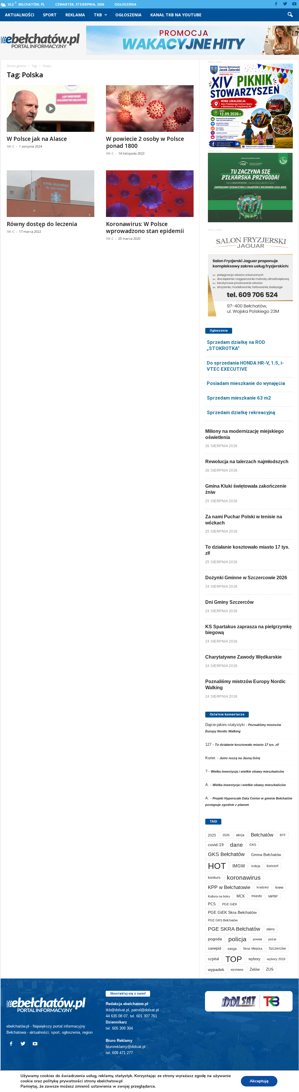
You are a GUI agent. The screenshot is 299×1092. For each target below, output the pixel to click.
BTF (283, 835)
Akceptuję (259, 1081)
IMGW (238, 865)
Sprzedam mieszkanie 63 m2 (239, 398)
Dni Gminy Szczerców (229, 602)
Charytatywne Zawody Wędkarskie (243, 656)
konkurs (214, 878)
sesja (232, 948)
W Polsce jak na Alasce (37, 139)
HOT (217, 866)
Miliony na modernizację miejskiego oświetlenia (244, 434)
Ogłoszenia (125, 4)
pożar (272, 939)
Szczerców (277, 948)
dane (236, 845)
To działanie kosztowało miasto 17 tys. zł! (247, 550)
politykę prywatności (63, 1081)
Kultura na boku (219, 896)
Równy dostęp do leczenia (42, 224)
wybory (254, 959)
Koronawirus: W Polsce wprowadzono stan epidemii (145, 227)
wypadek (216, 969)
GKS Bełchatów (226, 854)
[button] (290, 14)
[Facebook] (276, 4)
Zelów (255, 969)
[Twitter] (285, 4)
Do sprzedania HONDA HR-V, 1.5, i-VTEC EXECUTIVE (245, 366)
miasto (256, 896)
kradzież (263, 887)
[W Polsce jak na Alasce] (50, 108)
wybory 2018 (276, 959)
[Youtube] (294, 4)
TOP (233, 959)
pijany (271, 929)
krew (279, 887)
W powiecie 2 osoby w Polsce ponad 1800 (145, 142)
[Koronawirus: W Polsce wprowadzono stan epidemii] (150, 193)
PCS (212, 904)
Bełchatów (262, 835)
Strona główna (16, 66)
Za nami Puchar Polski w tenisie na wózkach (243, 519)
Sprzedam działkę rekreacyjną (241, 412)
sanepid (214, 948)
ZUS (270, 969)
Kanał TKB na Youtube (175, 15)
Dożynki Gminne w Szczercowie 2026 (246, 577)
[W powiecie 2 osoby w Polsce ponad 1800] (150, 108)
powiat (257, 939)
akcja (240, 835)
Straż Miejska (252, 948)
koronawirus (244, 877)
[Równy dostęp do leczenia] (50, 193)
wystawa (237, 969)
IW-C (10, 146)
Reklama (75, 15)
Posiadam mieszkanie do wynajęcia (246, 383)
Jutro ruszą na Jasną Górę (240, 758)
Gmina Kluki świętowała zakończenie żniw (245, 489)
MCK (241, 896)
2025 (212, 835)
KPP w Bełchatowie (229, 887)
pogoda (215, 939)
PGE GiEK (229, 904)
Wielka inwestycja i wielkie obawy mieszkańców (247, 771)
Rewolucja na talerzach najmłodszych (246, 461)
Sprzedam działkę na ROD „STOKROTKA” (236, 345)
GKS (252, 844)
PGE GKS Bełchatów (223, 920)
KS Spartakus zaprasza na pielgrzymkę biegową (248, 629)
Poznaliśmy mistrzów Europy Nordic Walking (245, 684)
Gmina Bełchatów (266, 855)
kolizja (255, 866)
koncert (272, 866)
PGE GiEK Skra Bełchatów (232, 912)
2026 (226, 835)
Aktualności (19, 15)
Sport (50, 15)
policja (237, 939)
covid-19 (216, 845)
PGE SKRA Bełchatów (234, 929)
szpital (213, 959)
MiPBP (273, 896)
